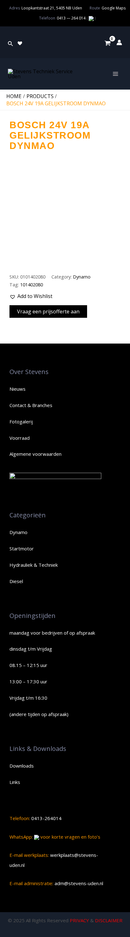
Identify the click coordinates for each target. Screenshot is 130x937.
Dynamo (82, 277)
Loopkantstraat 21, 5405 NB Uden (51, 8)
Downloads (21, 766)
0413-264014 (46, 818)
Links (14, 782)
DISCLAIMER (108, 920)
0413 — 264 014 (71, 18)
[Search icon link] (11, 42)
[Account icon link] (119, 42)
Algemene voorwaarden (35, 454)
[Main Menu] (115, 73)
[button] (30, 296)
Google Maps (114, 8)
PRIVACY (79, 920)
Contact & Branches (30, 405)
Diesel (16, 581)
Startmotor (21, 548)
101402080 (31, 285)
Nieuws (17, 389)
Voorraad (19, 438)
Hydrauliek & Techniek (33, 565)
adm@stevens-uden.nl (78, 883)
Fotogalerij (21, 421)
